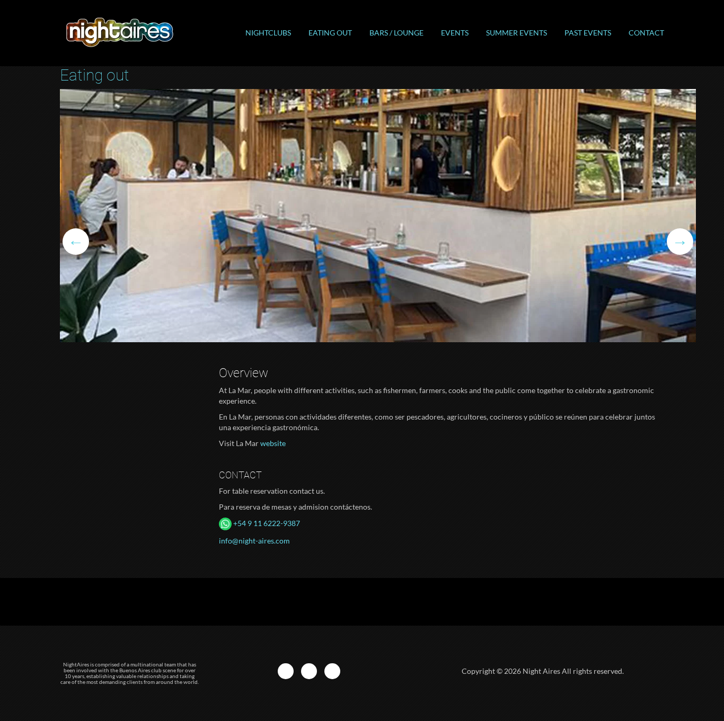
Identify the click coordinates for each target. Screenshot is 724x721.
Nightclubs (268, 32)
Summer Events (516, 32)
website (273, 443)
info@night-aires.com (254, 540)
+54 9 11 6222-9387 (266, 523)
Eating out (330, 32)
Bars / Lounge (396, 32)
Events (455, 32)
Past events (587, 32)
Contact (646, 32)
